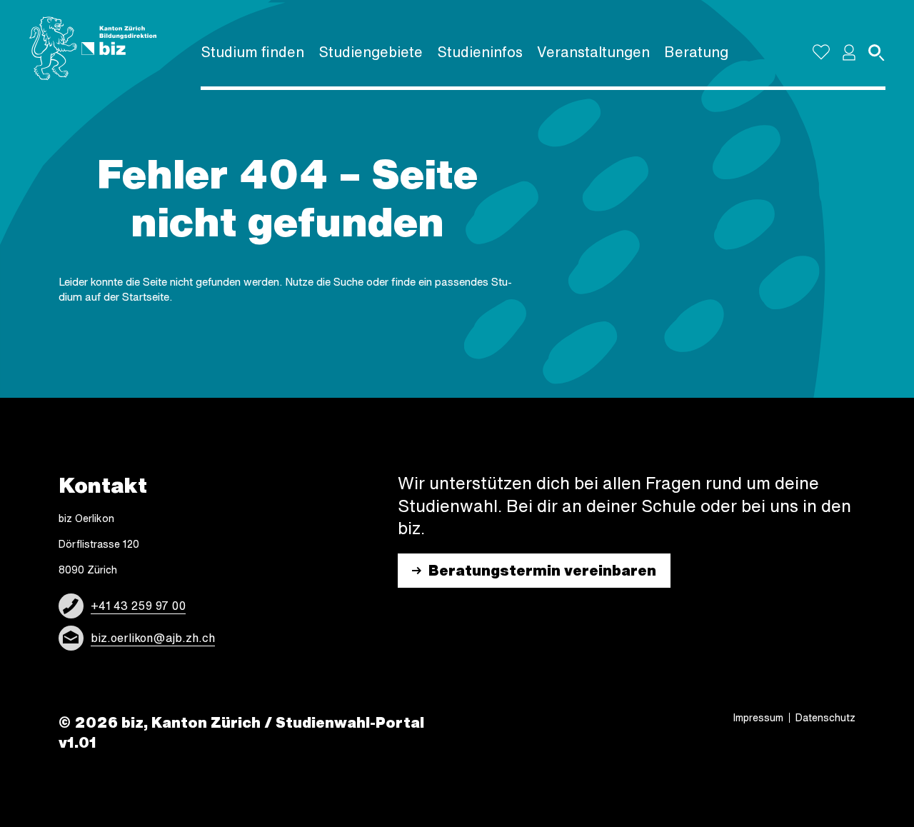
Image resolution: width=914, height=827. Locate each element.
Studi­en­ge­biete (370, 51)
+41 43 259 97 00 (138, 605)
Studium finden (252, 51)
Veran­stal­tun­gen (593, 51)
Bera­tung (696, 51)
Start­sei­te (145, 296)
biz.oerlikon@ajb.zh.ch (153, 637)
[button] (849, 52)
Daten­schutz (825, 718)
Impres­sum (758, 718)
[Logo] (93, 48)
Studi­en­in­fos (480, 51)
